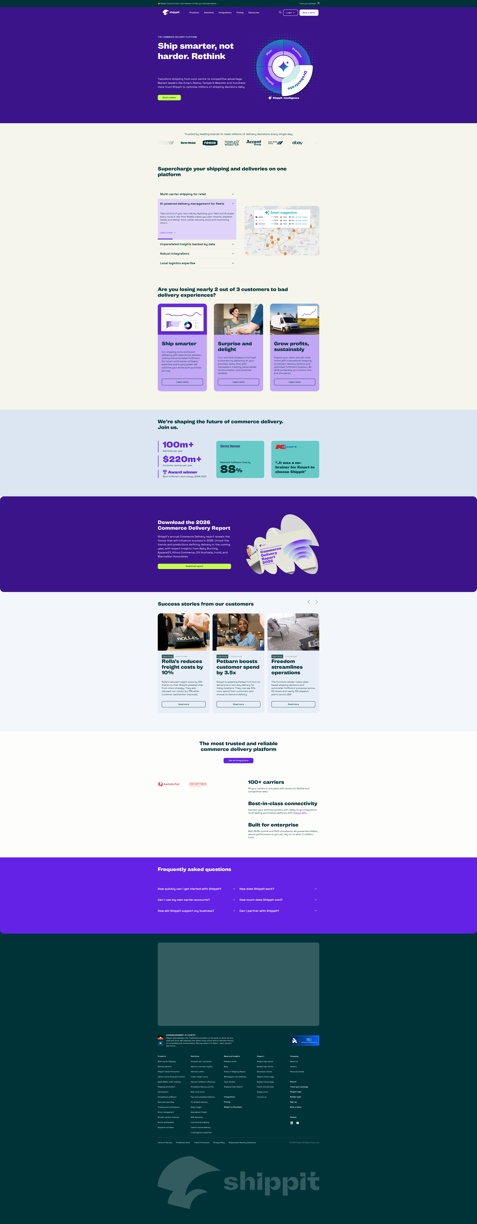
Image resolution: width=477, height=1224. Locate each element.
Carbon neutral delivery (200, 1124)
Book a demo (169, 97)
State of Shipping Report (235, 1069)
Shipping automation (166, 1084)
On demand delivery (199, 1099)
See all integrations (238, 757)
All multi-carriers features (168, 1114)
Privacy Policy (219, 1139)
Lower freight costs (199, 1074)
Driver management (166, 1109)
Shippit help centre (265, 1058)
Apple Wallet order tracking (169, 1079)
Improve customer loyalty (201, 1063)
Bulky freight (196, 1104)
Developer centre (264, 1069)
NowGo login (295, 1094)
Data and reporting (166, 1099)
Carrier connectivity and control (171, 1074)
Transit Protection (201, 1139)
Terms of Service (165, 1139)
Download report (194, 563)
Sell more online (197, 1069)
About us (294, 1058)
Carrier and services (265, 1084)
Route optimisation (166, 1119)
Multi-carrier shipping (167, 1058)
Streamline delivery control (202, 1084)
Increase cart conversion (201, 1058)
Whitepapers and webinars (235, 1074)
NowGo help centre (265, 1063)
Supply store (262, 1089)
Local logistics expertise (201, 1129)
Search (293, 1079)
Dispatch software (166, 1124)
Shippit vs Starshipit (233, 1104)
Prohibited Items (183, 1139)
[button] (194, 13)
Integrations (225, 12)
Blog (226, 1063)
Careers (293, 1063)
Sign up (293, 1099)
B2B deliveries (197, 1114)
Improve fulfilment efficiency (203, 1079)
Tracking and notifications (169, 1104)
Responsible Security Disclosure (242, 1139)
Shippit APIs (300, 809)
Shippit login (295, 1089)
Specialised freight (199, 1109)
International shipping (200, 1119)
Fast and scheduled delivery (203, 1094)
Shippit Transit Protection (169, 1069)
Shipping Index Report (233, 1084)
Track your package (299, 1084)
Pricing (240, 12)
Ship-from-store (198, 1089)
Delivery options (165, 1063)
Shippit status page (265, 1074)
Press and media (297, 1069)
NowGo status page (265, 1079)
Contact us (261, 1094)
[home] (172, 12)
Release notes (230, 1058)
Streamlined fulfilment (167, 1094)
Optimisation (163, 1089)
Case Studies (229, 1079)
